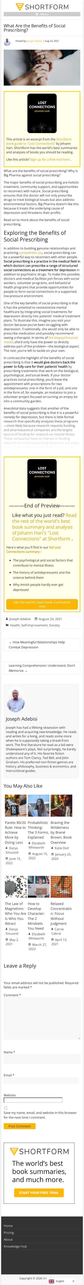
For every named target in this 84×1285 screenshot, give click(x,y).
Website (10, 1095)
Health (15, 625)
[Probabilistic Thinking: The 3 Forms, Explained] (38, 796)
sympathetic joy (30, 252)
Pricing (9, 1232)
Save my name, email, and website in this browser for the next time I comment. (40, 1115)
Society (54, 625)
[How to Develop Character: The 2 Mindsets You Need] (38, 878)
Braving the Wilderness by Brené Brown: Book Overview (61, 832)
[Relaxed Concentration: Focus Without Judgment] (61, 878)
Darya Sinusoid (12, 850)
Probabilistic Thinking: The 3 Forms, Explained (38, 830)
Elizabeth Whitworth (37, 845)
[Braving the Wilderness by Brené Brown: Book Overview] (61, 796)
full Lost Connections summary (33, 549)
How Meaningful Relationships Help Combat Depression (37, 644)
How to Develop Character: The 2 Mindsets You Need (36, 916)
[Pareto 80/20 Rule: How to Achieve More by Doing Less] (16, 796)
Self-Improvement (34, 625)
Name (9, 1052)
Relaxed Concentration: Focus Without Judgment (61, 913)
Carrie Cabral (57, 931)
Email (9, 1075)
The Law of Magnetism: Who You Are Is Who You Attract (15, 913)
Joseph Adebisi (34, 41)
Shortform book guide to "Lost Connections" (39, 141)
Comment (12, 995)
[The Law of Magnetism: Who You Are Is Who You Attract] (16, 878)
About (8, 1239)
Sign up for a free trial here (50, 159)
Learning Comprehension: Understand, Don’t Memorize (42, 668)
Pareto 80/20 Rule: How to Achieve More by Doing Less (15, 832)
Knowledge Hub (15, 1246)
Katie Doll (62, 848)
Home (8, 1226)
